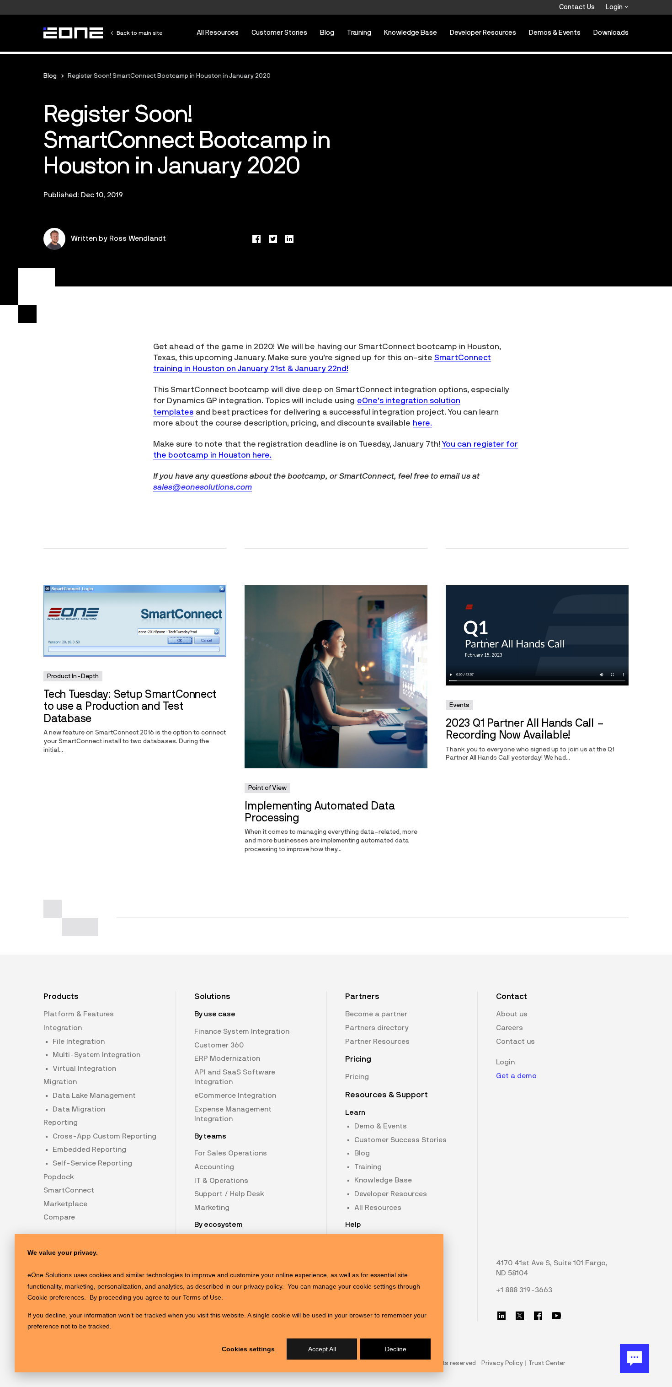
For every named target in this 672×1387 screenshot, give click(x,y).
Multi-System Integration (96, 1054)
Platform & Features (78, 1014)
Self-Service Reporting (92, 1163)
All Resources (218, 32)
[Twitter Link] (519, 1315)
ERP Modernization (227, 1058)
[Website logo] (73, 32)
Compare (59, 1217)
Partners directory (377, 1027)
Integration (62, 1027)
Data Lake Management (94, 1095)
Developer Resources (483, 32)
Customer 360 (219, 1045)
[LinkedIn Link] (501, 1315)
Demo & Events (380, 1126)
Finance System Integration (241, 1031)
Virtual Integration (84, 1068)
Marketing (211, 1207)
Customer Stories (279, 32)
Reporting (60, 1122)
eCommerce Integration (235, 1095)
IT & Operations (221, 1180)
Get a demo (516, 1075)
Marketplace (65, 1204)
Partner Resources (377, 1041)
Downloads (611, 32)
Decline (395, 1349)
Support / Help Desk (229, 1194)
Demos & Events (555, 32)
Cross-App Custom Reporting (104, 1136)
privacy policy (263, 1286)
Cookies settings (248, 1349)
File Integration (79, 1041)
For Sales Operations (230, 1153)
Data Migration (79, 1109)
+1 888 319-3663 (524, 1290)
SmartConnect (68, 1190)
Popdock (58, 1177)
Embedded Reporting (89, 1149)
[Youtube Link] (556, 1315)
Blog (327, 32)
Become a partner (376, 1014)
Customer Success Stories (400, 1140)
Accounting (214, 1167)
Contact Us (577, 7)
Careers (509, 1027)
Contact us (515, 1041)
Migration (60, 1081)
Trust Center (546, 1363)
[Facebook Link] (538, 1315)
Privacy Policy (502, 1363)
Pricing (357, 1076)
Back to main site (139, 33)
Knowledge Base (410, 32)
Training (359, 32)
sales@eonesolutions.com (202, 487)
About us (512, 1014)
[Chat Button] (634, 1358)
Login (615, 7)
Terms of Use (202, 1297)
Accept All (322, 1349)
